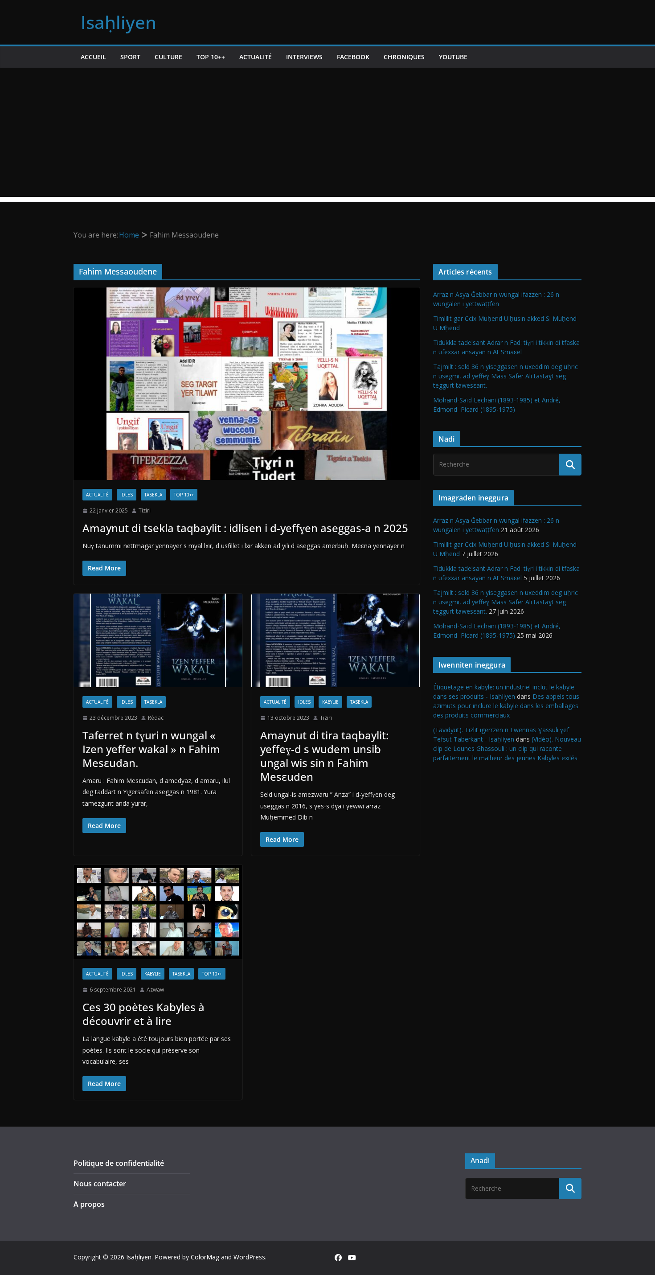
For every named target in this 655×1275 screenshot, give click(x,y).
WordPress (249, 1257)
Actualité (255, 57)
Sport (130, 57)
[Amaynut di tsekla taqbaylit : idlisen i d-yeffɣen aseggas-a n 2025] (247, 383)
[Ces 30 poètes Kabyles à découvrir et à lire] (158, 912)
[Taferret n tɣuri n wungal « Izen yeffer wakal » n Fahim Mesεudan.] (158, 641)
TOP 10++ (210, 57)
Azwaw (155, 989)
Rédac (156, 718)
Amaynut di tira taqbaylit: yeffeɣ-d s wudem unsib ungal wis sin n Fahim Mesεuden (324, 756)
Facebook (353, 57)
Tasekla (153, 495)
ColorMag (205, 1257)
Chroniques (404, 57)
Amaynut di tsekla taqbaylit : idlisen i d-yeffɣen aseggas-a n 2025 (245, 528)
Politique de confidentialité (119, 1163)
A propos (89, 1204)
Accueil (93, 57)
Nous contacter (100, 1184)
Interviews (304, 57)
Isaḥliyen (118, 22)
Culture (168, 57)
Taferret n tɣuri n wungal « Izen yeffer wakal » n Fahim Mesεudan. (151, 749)
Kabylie (330, 702)
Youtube (453, 57)
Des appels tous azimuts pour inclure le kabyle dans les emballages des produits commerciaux (506, 705)
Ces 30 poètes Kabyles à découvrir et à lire (143, 1014)
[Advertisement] (327, 134)
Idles (126, 495)
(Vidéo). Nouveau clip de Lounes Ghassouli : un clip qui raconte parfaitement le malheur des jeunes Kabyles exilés (507, 748)
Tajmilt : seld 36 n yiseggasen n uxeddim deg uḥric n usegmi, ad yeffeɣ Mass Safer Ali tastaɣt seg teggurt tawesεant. (505, 375)
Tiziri (145, 510)
